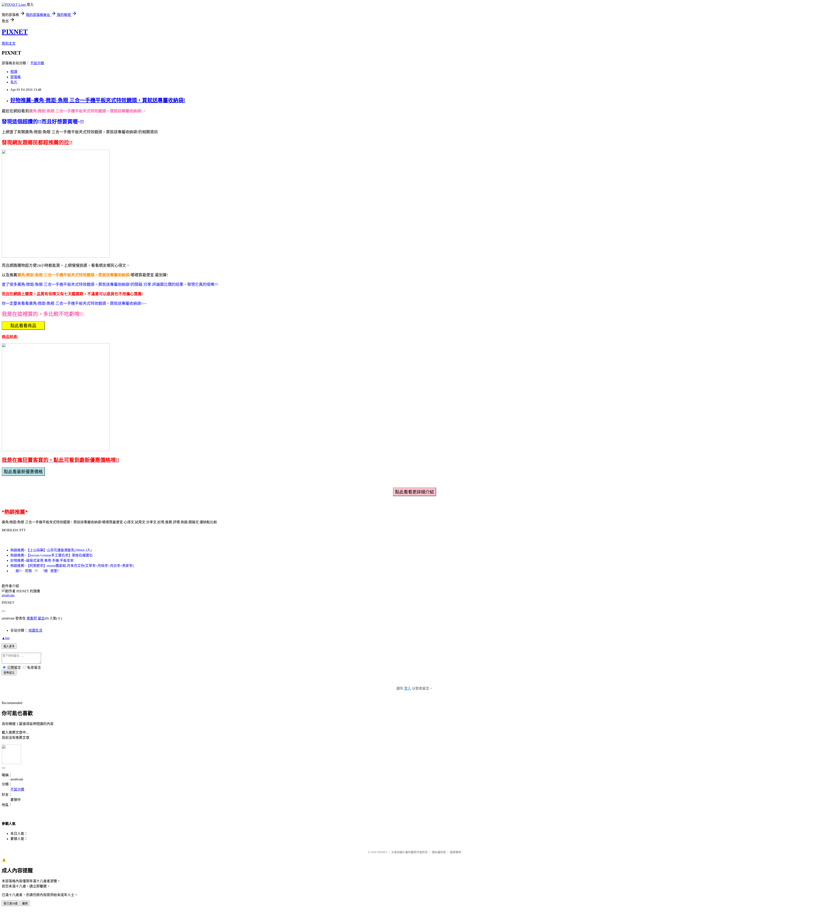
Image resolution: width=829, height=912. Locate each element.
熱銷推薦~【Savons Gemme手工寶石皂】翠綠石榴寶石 (51, 555)
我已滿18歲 (10, 903)
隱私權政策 (439, 852)
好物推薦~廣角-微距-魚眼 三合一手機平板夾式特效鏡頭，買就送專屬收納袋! (97, 100)
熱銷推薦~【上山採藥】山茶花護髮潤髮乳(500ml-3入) (51, 550)
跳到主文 (9, 43)
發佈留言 (9, 672)
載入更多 (9, 646)
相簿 (13, 72)
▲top (5, 638)
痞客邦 (32, 618)
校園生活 (35, 630)
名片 (13, 82)
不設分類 (37, 63)
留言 (41, 618)
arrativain (8, 595)
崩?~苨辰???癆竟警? (35, 571)
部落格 (15, 77)
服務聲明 (455, 852)
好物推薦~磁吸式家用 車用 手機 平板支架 (42, 560)
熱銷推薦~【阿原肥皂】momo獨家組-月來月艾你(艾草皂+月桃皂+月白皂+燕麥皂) (72, 566)
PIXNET (15, 32)
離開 (25, 903)
